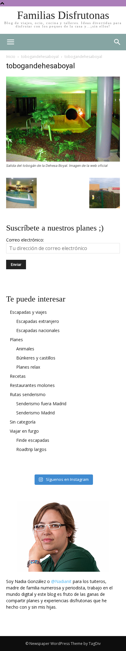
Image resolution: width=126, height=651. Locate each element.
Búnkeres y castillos (35, 358)
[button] (117, 42)
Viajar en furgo (24, 431)
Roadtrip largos (31, 449)
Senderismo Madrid (35, 413)
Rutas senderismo (28, 394)
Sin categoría (22, 422)
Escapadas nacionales (38, 330)
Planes (16, 339)
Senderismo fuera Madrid (41, 403)
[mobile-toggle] (10, 42)
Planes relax (28, 367)
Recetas (18, 376)
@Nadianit (61, 581)
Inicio (10, 56)
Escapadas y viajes (28, 312)
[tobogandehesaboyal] (63, 160)
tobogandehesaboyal (40, 56)
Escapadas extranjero (37, 321)
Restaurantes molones (32, 385)
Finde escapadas (32, 440)
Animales (25, 349)
